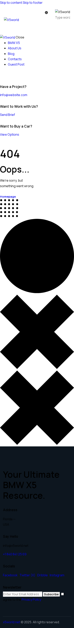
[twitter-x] (5, 75)
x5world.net (11, 622)
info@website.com (13, 95)
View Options (9, 134)
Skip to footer (33, 2)
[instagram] (13, 75)
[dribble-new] (9, 75)
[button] (67, 26)
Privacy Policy (31, 599)
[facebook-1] (2, 75)
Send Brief (7, 114)
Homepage (8, 196)
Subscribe (51, 594)
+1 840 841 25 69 (14, 554)
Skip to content (11, 2)
